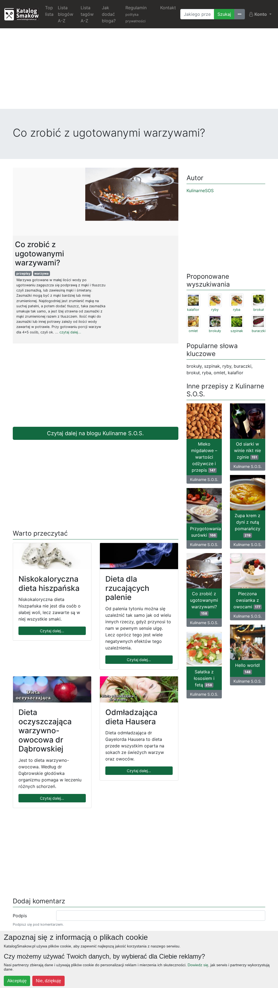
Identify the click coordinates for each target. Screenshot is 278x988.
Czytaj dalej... (52, 630)
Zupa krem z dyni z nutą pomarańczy (247, 525)
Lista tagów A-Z (87, 14)
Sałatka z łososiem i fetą (204, 678)
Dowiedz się (198, 965)
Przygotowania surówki (205, 532)
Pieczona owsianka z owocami (246, 600)
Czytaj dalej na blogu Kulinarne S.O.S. (95, 433)
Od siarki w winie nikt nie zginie (247, 450)
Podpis (20, 915)
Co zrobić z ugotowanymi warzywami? (204, 603)
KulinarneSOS (200, 190)
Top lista (49, 11)
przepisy (23, 273)
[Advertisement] (139, 71)
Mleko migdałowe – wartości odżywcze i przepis (204, 457)
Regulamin (136, 14)
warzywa (41, 273)
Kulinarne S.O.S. (204, 479)
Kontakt (168, 7)
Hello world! (247, 668)
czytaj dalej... (70, 332)
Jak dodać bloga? (109, 14)
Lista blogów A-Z (65, 14)
